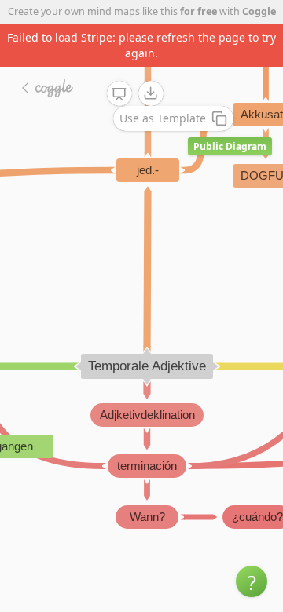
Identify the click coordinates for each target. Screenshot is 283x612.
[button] (251, 581)
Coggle (259, 11)
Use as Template (162, 118)
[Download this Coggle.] (151, 93)
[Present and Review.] (119, 94)
